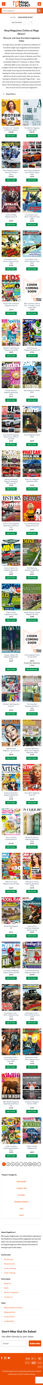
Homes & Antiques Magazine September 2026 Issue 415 (11, 481)
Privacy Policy (9, 1316)
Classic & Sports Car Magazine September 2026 (11, 570)
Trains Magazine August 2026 (32, 436)
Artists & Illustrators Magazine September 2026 (11, 795)
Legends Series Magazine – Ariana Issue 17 (11, 750)
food (12, 53)
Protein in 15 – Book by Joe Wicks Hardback (11, 129)
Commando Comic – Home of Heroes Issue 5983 (11, 261)
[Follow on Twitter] (9, 1358)
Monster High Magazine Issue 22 (11, 705)
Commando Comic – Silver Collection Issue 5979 (11, 1015)
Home (13, 17)
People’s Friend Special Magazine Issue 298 (11, 349)
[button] (3, 4)
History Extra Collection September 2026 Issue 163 (32, 928)
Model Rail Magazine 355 (11, 927)
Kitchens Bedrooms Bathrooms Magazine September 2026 (32, 750)
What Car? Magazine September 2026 (32, 480)
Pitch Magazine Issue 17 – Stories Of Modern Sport (11, 172)
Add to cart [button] (11, 135)
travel (21, 56)
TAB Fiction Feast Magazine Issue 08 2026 (11, 883)
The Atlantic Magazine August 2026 (32, 129)
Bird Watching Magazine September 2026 (32, 570)
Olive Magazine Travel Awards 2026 (31, 656)
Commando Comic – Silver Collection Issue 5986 (32, 217)
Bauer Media (35, 62)
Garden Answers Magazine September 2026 (11, 392)
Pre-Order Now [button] (32, 669)
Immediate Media (10, 62)
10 (30, 1164)
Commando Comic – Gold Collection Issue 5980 (32, 1059)
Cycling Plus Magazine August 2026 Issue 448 (11, 971)
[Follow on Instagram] (5, 1358)
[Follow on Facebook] (2, 1358)
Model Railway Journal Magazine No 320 (32, 613)
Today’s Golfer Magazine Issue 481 (11, 613)
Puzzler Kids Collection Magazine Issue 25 (11, 304)
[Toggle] (4, 94)
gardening (6, 56)
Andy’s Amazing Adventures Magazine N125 (11, 1148)
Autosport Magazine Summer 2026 (32, 1103)
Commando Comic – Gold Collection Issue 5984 (32, 261)
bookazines (35, 47)
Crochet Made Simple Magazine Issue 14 (32, 525)
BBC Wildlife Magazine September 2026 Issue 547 (11, 1104)
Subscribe (35, 1343)
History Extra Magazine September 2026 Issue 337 (11, 525)
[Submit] (39, 10)
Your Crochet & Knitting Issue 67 (11, 838)
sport (17, 56)
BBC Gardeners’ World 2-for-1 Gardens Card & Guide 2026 (32, 305)
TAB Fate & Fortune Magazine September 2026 (32, 884)
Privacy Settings (10, 1268)
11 (35, 1164)
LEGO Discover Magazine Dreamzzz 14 (32, 349)
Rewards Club (16, 79)
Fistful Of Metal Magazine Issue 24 (11, 216)
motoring (18, 53)
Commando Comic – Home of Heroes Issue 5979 (31, 1015)
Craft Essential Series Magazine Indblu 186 (32, 971)
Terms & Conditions (11, 1292)
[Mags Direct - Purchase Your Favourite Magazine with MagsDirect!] (21, 4)
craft (24, 53)
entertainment (32, 53)
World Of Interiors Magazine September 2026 (32, 839)
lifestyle (29, 56)
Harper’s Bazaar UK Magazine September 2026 (11, 657)
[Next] (39, 1164)
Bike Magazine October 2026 (32, 391)
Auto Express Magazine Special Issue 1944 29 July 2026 (11, 437)
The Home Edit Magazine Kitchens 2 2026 (32, 706)
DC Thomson (22, 62)
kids (12, 56)
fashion (7, 53)
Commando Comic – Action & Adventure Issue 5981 (11, 1059)
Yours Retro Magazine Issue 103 (31, 794)
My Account (8, 1259)
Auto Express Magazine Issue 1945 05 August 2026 (32, 172)
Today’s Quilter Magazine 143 (32, 1147)
